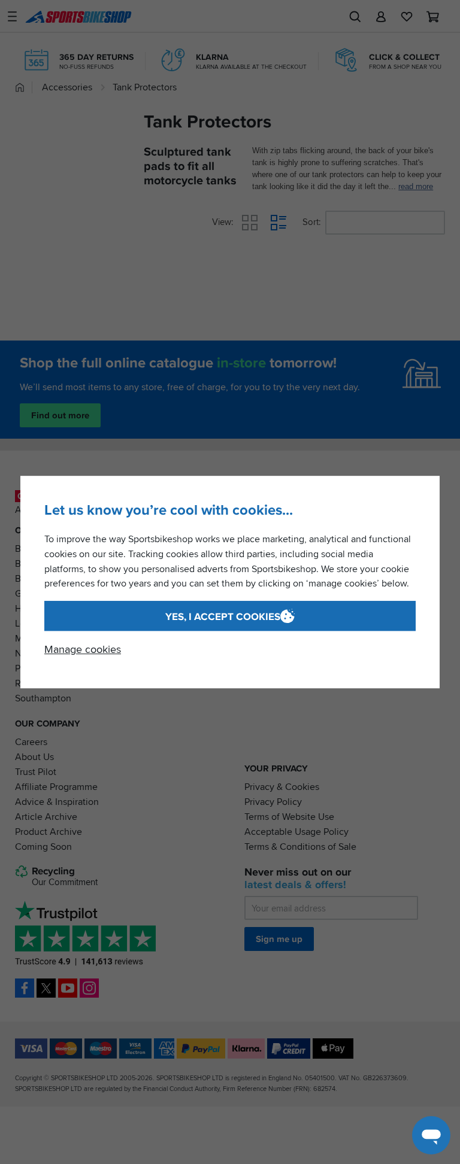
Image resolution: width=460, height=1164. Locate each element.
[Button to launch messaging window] (431, 1135)
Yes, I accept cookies (222, 616)
